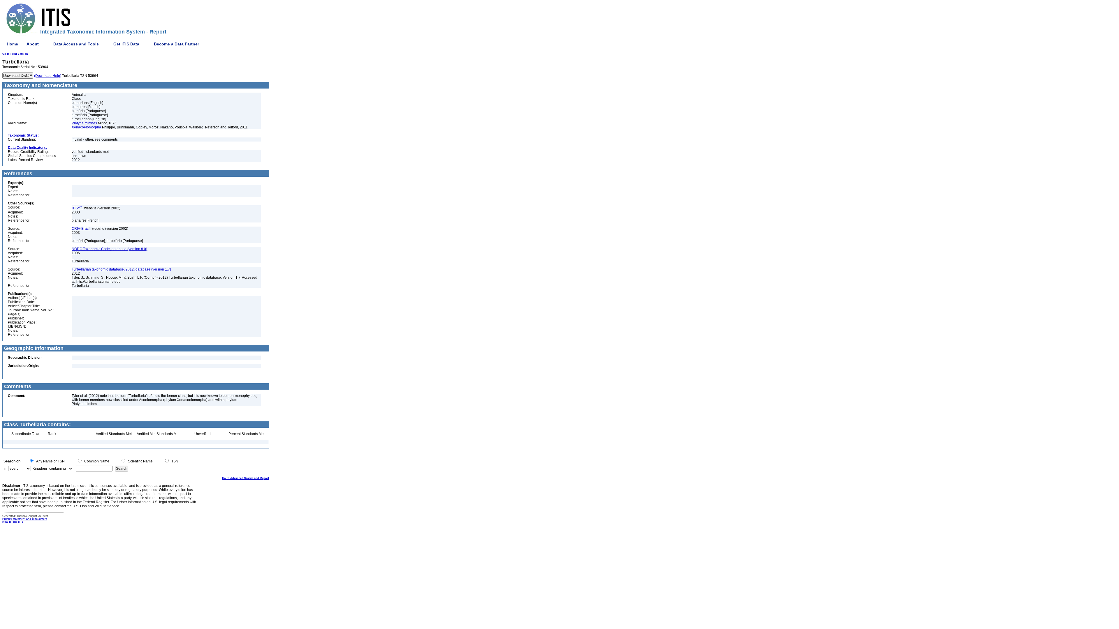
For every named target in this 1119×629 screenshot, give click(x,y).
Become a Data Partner (176, 44)
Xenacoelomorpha (86, 127)
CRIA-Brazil (81, 229)
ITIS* (77, 208)
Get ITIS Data (126, 44)
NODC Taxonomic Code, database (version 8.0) (109, 249)
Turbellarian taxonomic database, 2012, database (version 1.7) (121, 269)
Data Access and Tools (76, 44)
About (33, 44)
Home (12, 44)
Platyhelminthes (84, 123)
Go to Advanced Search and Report (245, 478)
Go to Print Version (15, 53)
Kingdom (40, 469)
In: (5, 469)
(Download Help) (47, 76)
